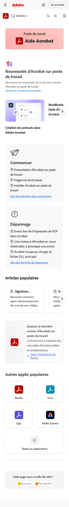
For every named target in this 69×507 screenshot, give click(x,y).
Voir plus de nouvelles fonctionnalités (23, 90)
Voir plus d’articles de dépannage (29, 262)
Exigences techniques (28, 180)
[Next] (62, 111)
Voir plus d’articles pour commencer (30, 196)
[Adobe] (18, 5)
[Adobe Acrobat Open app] (64, 16)
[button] (43, 5)
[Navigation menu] (5, 5)
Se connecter (57, 4)
